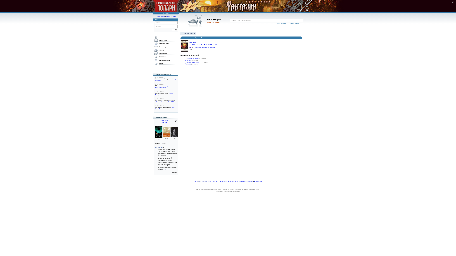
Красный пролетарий (208, 47)
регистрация (161, 16)
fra (203, 181)
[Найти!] (301, 20)
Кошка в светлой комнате (203, 44)
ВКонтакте (242, 181)
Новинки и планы (164, 43)
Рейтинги (161, 50)
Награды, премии (164, 47)
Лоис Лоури (164, 120)
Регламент (211, 181)
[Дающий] (158, 137)
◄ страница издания (188, 33)
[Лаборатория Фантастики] (195, 21)
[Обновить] (176, 122)
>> (165, 169)
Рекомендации (163, 53)
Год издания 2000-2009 (192, 58)
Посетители (162, 56)
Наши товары (258, 181)
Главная (161, 37)
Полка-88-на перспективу (193, 62)
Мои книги (188, 60)
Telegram (250, 181)
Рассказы (188, 64)
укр (205, 181)
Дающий (165, 122)
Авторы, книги (163, 40)
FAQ (217, 181)
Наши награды (233, 181)
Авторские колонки (164, 60)
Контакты (223, 181)
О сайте (195, 181)
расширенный (294, 23)
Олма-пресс (197, 47)
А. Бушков (193, 42)
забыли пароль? (171, 16)
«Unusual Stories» (160, 102)
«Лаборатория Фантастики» (231, 191)
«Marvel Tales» (171, 102)
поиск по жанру (281, 23)
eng (200, 181)
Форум (161, 63)
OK (175, 30)
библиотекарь (159, 147)
